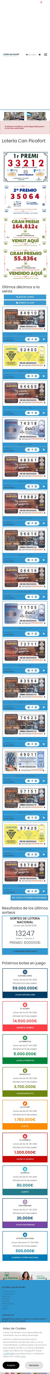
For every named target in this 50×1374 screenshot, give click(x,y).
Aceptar (11, 1365)
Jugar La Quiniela (25, 1159)
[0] (40, 54)
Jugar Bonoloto (25, 1093)
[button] (4, 119)
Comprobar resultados (25, 951)
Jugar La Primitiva (25, 1060)
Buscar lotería (26, 297)
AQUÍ (23, 1356)
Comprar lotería (8, 1294)
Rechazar (34, 1365)
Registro (5, 1308)
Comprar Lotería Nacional (25, 1257)
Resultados (6, 1296)
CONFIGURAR (8, 1353)
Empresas (6, 1301)
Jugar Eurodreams (25, 1224)
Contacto (5, 1299)
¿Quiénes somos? (8, 1291)
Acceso (32, 54)
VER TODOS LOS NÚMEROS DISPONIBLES (29, 897)
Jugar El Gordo (25, 1027)
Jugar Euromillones (25, 994)
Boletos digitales (8, 1304)
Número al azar (26, 302)
